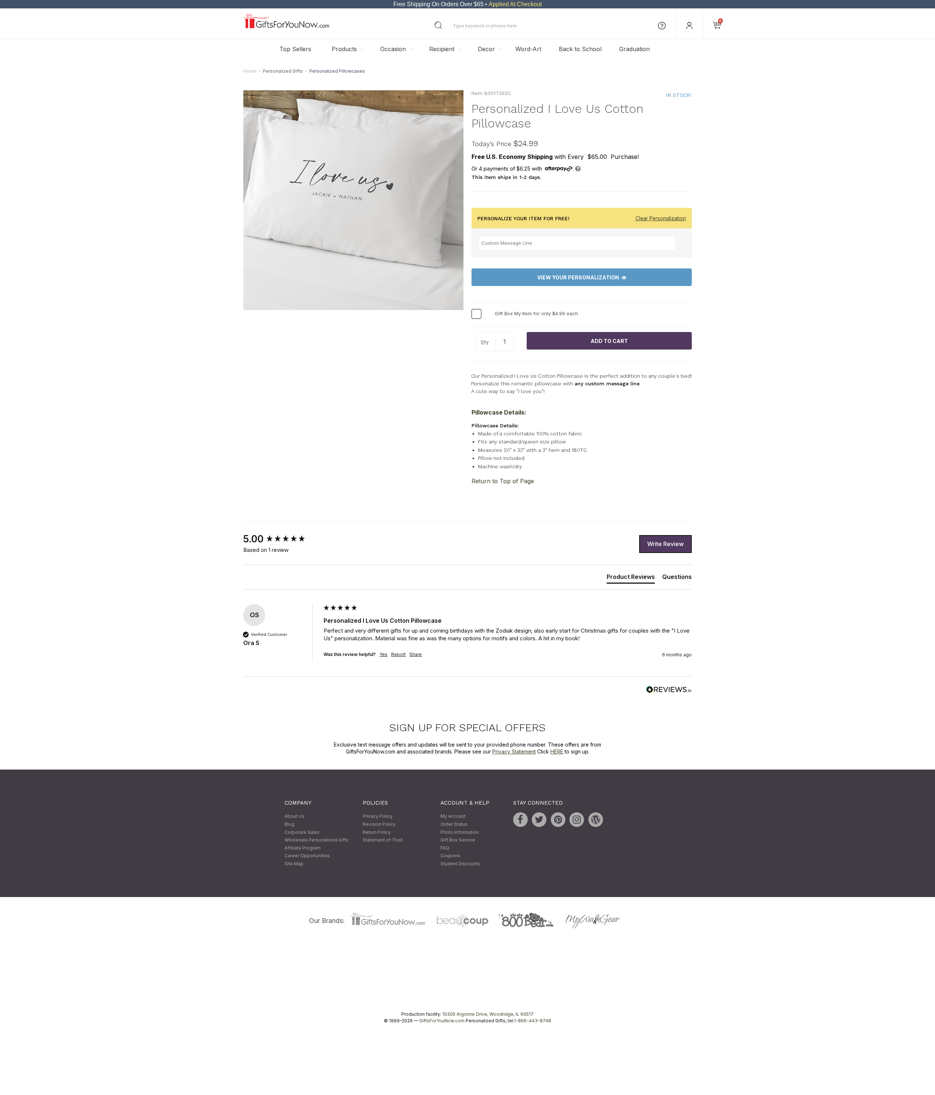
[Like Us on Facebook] (520, 820)
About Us (294, 816)
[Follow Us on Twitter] (539, 820)
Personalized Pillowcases (337, 71)
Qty (485, 342)
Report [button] (398, 654)
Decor (486, 49)
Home (249, 71)
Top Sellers (295, 49)
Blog (289, 824)
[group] (281, 539)
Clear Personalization (661, 218)
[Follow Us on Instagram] (576, 820)
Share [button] (415, 654)
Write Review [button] (665, 544)
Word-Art (528, 49)
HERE (556, 752)
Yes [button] (383, 654)
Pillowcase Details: (499, 412)
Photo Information (459, 832)
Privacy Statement (514, 752)
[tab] (631, 578)
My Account (453, 816)
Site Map (294, 863)
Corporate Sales (302, 832)
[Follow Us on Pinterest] (558, 820)
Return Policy (377, 832)
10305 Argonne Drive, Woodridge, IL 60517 (488, 1014)
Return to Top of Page (503, 481)
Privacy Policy (378, 816)
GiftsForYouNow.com (442, 1020)
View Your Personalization (579, 277)
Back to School (580, 49)
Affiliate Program (303, 848)
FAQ (444, 848)
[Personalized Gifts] (286, 26)
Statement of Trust (383, 840)
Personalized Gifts (283, 71)
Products (344, 49)
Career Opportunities (307, 856)
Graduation (634, 49)
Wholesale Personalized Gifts (316, 840)
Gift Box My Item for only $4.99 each (536, 314)
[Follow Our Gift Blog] (595, 820)
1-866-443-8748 (532, 1020)
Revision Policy (379, 824)
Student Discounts (460, 863)
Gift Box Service (457, 840)
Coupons (450, 856)
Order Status (454, 824)
